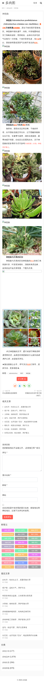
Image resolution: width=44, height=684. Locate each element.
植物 (18, 28)
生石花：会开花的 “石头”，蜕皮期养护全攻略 (20, 422)
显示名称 (6, 475)
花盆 (34, 567)
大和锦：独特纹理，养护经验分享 (16, 414)
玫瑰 (8, 559)
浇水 (21, 534)
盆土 (21, 563)
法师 (8, 551)
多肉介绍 (5, 651)
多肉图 (24, 680)
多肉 (14, 28)
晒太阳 (7, 563)
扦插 (8, 555)
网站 (4, 495)
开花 (21, 551)
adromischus (13, 373)
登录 (35, 3)
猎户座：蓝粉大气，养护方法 (15, 410)
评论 (4, 453)
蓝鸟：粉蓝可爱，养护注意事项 (15, 418)
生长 (15, 125)
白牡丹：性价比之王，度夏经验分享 (17, 407)
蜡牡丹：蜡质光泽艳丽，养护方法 (16, 425)
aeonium (21, 567)
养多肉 (7, 546)
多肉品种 (9, 8)
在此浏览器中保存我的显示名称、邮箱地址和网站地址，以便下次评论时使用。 (21, 509)
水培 (34, 559)
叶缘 (37, 39)
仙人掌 (21, 538)
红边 (8, 567)
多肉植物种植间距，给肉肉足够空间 (16, 611)
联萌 (29, 364)
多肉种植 (5, 668)
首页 (3, 8)
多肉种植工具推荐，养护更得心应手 (16, 619)
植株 (36, 43)
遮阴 (34, 542)
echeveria (8, 534)
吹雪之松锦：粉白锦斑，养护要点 (16, 433)
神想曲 (5, 14)
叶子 (34, 563)
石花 (21, 546)
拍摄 (8, 542)
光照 (7, 538)
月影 (34, 555)
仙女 (34, 551)
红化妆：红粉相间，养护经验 (15, 429)
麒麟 (21, 555)
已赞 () (23, 379)
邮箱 (4, 485)
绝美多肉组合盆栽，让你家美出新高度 (17, 596)
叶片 (32, 261)
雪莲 (34, 546)
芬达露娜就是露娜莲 (9, 393)
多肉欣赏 (5, 662)
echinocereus (21, 559)
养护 (24, 125)
